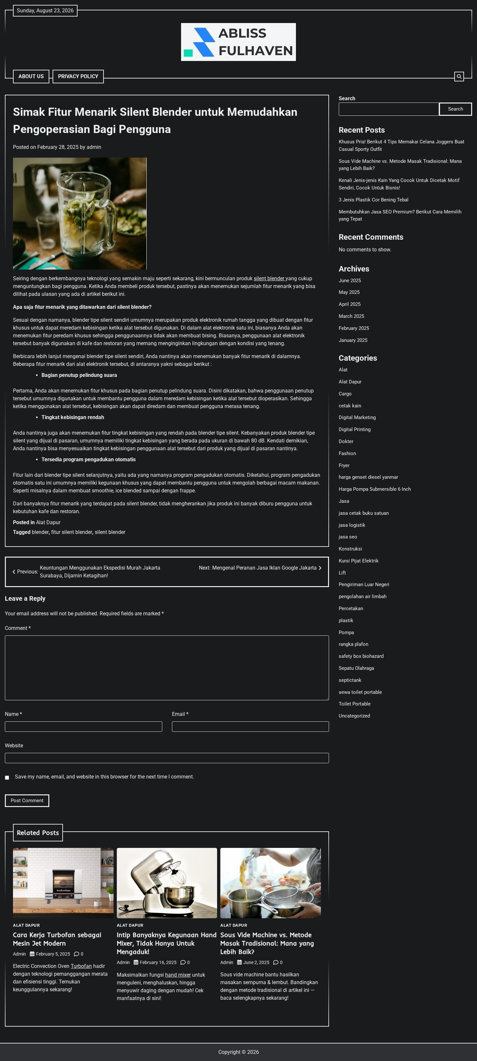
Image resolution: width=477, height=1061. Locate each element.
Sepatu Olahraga (356, 668)
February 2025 (354, 328)
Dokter (346, 441)
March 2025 (351, 316)
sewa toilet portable (360, 692)
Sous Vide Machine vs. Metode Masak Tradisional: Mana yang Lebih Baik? (267, 943)
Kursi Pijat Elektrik (359, 561)
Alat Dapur (48, 522)
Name (13, 714)
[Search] (459, 76)
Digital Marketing (357, 417)
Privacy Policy (78, 76)
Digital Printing (355, 429)
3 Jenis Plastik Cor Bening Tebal (374, 200)
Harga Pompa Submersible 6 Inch (375, 489)
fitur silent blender (71, 532)
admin (94, 147)
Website (14, 745)
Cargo (345, 394)
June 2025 (350, 280)
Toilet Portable (355, 704)
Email (180, 714)
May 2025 (349, 292)
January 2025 (353, 340)
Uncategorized (354, 716)
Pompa (346, 632)
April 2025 (350, 304)
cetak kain (350, 406)
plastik (346, 620)
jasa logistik (352, 525)
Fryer (344, 465)
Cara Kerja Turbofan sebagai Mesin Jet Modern (57, 939)
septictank (350, 680)
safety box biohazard (361, 656)
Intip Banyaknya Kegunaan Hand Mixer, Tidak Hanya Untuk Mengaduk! (167, 943)
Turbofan (81, 966)
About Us (31, 76)
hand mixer (178, 975)
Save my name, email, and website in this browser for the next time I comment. (104, 777)
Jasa (344, 501)
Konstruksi (350, 549)
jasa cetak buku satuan (364, 513)
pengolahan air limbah (362, 596)
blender (40, 532)
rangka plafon (353, 644)
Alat (343, 370)
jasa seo (348, 537)
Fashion (347, 453)
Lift (342, 573)
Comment (18, 628)
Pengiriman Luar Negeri (364, 584)
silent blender (270, 278)
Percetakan (351, 608)
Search (347, 98)
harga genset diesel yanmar (368, 477)
